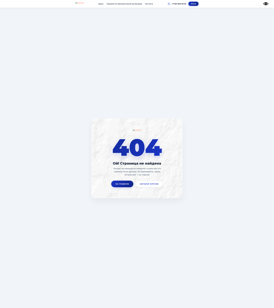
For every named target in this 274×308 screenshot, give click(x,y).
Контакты (149, 4)
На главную (122, 184)
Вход (193, 4)
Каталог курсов (149, 184)
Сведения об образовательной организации (124, 4)
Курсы (100, 4)
